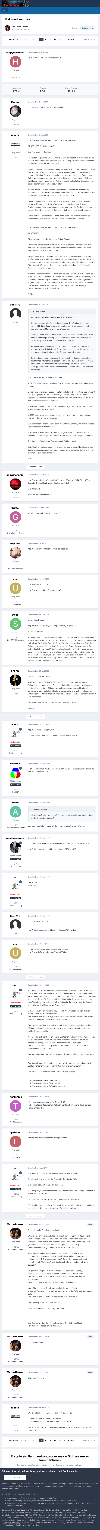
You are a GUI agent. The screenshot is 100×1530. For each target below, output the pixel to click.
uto (15, 579)
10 (41, 39)
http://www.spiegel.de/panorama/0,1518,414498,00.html (52, 140)
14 (60, 39)
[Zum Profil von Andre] (15, 812)
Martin (15, 102)
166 (16, 1119)
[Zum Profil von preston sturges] (15, 847)
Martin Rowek (22, 27)
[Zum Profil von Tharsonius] (15, 1106)
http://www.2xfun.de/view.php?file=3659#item (48, 952)
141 (16, 694)
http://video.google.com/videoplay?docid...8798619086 (52, 849)
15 (64, 39)
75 (16, 75)
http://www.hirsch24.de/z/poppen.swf (44, 590)
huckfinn (15, 543)
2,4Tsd (16, 790)
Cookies (19, 1525)
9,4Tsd (16, 864)
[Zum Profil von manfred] (15, 773)
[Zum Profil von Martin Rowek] (7, 28)
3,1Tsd (16, 497)
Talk (28, 29)
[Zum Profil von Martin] (15, 111)
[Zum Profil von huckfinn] (15, 553)
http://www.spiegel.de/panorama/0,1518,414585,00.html (52, 227)
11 (46, 39)
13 (55, 39)
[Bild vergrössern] (36, 1378)
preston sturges (14, 838)
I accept (16, 1477)
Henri (15, 724)
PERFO (15, 671)
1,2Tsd (16, 751)
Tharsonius (15, 1096)
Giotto (15, 508)
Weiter (71, 39)
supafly (15, 135)
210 (16, 531)
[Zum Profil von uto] (15, 588)
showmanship (15, 475)
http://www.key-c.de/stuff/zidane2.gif (44, 1083)
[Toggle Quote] (32, 311)
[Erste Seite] (6, 39)
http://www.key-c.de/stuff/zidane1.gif (44, 1080)
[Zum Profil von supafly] (15, 144)
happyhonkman (15, 52)
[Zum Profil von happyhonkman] (15, 62)
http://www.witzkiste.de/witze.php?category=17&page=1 (52, 626)
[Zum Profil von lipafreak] (15, 1141)
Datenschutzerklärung (11, 1522)
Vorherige (13, 39)
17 (16, 1155)
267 (16, 602)
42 (16, 566)
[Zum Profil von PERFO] (15, 680)
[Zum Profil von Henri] (15, 734)
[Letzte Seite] (78, 39)
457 (16, 158)
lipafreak (15, 1132)
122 (16, 825)
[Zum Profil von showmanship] (15, 484)
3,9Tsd (16, 125)
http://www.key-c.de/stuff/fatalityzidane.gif (46, 1086)
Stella (15, 614)
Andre (15, 802)
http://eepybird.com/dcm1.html (41, 730)
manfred (15, 763)
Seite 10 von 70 (89, 41)
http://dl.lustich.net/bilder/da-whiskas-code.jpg (48, 549)
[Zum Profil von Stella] (15, 624)
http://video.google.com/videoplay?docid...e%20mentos (52, 930)
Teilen (74, 28)
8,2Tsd (16, 1247)
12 (50, 39)
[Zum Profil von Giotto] (15, 517)
